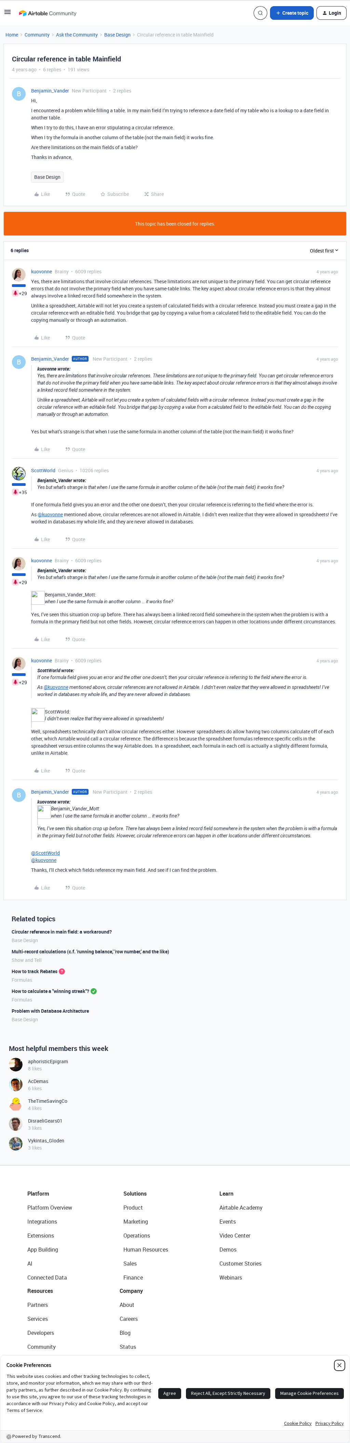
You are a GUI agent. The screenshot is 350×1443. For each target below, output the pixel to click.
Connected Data (47, 1277)
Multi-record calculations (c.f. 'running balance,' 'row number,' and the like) (90, 951)
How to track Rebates (34, 971)
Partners (37, 1305)
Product (133, 1207)
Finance (133, 1277)
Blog (125, 1333)
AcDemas (38, 1081)
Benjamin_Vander (50, 90)
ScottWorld (43, 470)
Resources (40, 1291)
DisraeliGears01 (45, 1120)
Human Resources (145, 1249)
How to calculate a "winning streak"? (50, 991)
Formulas (22, 980)
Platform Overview (49, 1207)
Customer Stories (240, 1263)
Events (227, 1221)
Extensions (40, 1235)
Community (37, 34)
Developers (40, 1333)
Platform (38, 1193)
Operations (136, 1235)
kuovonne (41, 271)
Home (11, 34)
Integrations (42, 1221)
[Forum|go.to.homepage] (47, 13)
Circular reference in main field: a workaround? (62, 931)
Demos (228, 1249)
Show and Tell (27, 960)
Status (128, 1347)
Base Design (117, 34)
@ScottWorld (45, 853)
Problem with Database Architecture (50, 1011)
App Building (42, 1249)
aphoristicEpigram (48, 1061)
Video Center (234, 1235)
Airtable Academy (240, 1207)
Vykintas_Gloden (46, 1140)
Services (37, 1319)
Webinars (230, 1277)
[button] (7, 14)
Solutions (135, 1193)
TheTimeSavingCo (47, 1101)
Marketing (135, 1221)
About (127, 1305)
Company (131, 1291)
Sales (130, 1263)
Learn (226, 1193)
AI (29, 1263)
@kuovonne (50, 514)
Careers (129, 1319)
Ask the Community (77, 34)
